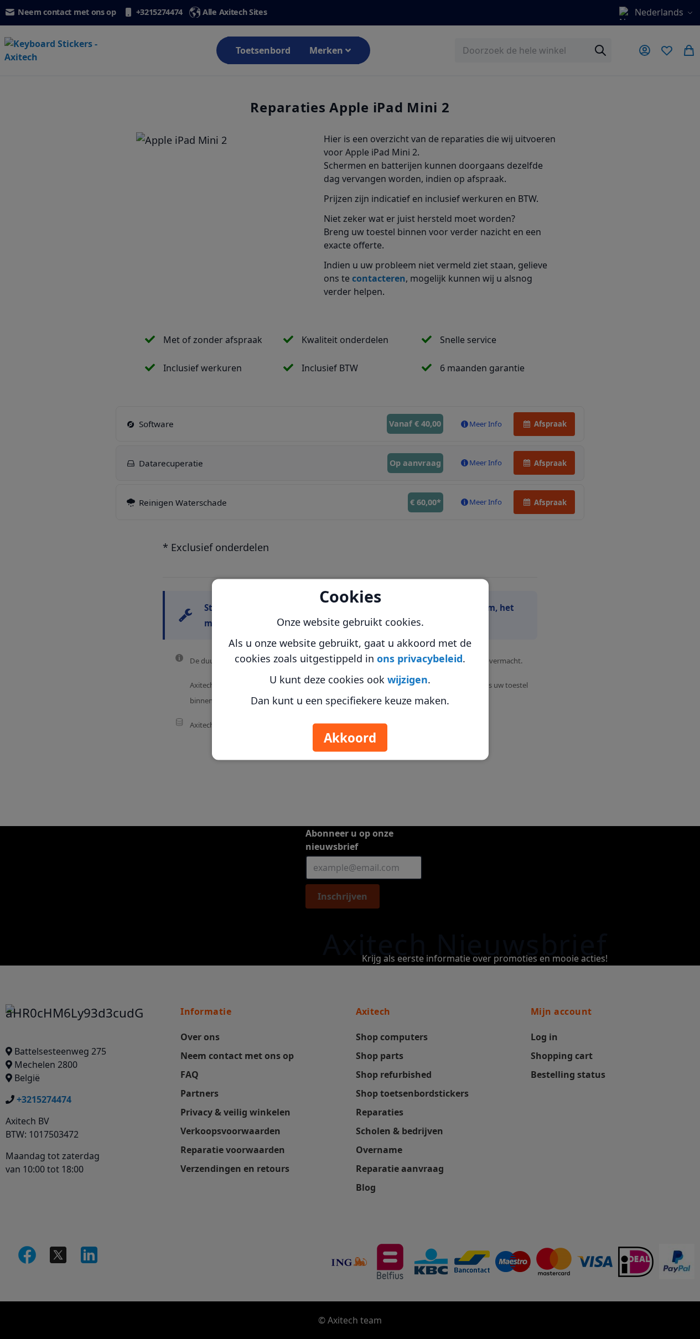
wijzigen (407, 679)
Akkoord (350, 737)
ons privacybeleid (420, 658)
